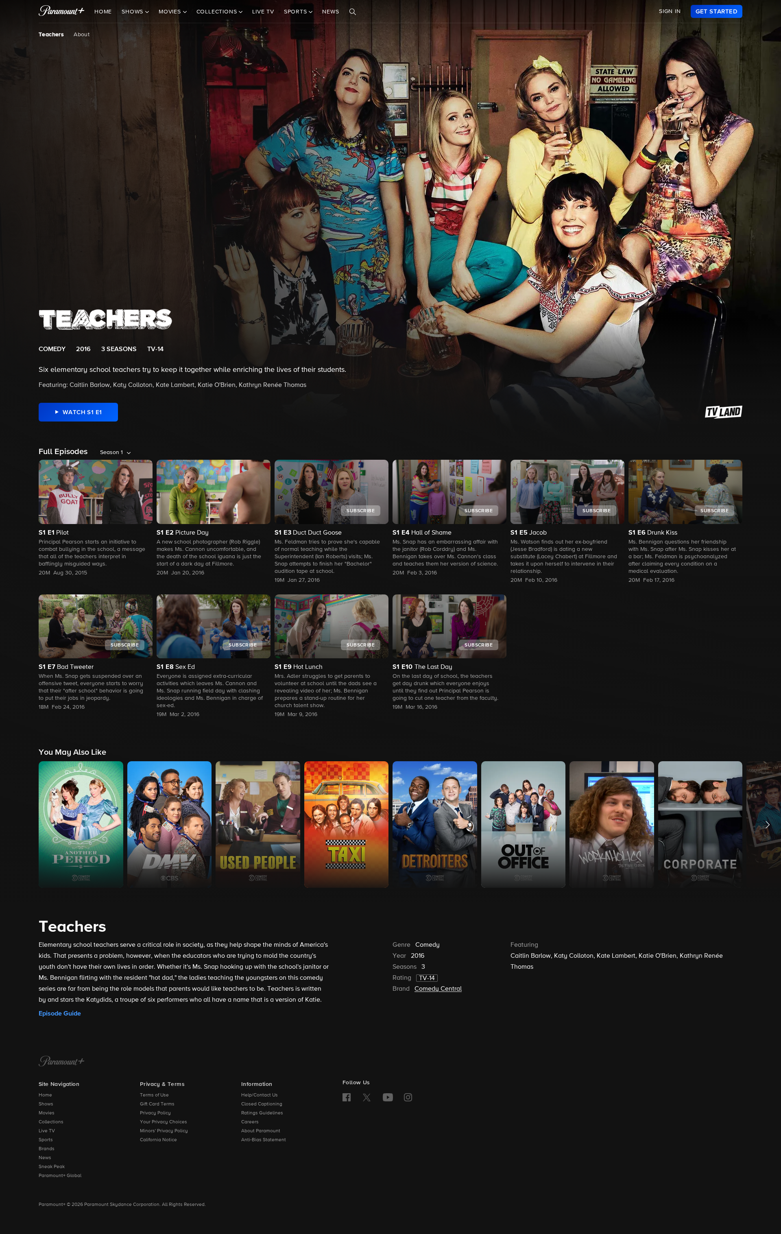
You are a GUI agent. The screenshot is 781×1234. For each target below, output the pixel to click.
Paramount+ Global (60, 1175)
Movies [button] (171, 12)
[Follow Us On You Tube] (388, 1097)
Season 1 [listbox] (111, 452)
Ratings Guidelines (262, 1113)
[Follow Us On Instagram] (408, 1097)
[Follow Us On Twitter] (367, 1096)
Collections (51, 1122)
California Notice (158, 1140)
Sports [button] (296, 12)
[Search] (352, 11)
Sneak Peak (52, 1166)
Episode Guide (60, 1013)
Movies (47, 1113)
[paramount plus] (62, 11)
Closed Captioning (261, 1104)
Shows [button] (133, 12)
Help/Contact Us (259, 1095)
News (330, 12)
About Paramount (260, 1131)
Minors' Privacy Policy (164, 1131)
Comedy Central (438, 989)
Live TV (263, 12)
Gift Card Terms (157, 1104)
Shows (46, 1104)
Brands (47, 1149)
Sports (46, 1140)
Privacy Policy (155, 1113)
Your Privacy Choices (163, 1122)
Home (103, 12)
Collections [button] (217, 12)
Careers (250, 1122)
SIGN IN (670, 11)
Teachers (51, 34)
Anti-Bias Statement (263, 1140)
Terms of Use (154, 1095)
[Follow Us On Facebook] (347, 1097)
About (81, 34)
